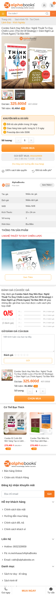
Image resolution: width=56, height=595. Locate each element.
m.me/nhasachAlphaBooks (22, 553)
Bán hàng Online (13, 471)
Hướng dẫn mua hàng (16, 516)
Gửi (28, 360)
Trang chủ (6, 19)
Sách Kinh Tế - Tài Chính (27, 19)
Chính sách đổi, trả (14, 522)
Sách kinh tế (10, 580)
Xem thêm (46, 185)
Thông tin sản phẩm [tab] (15, 230)
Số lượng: (6, 140)
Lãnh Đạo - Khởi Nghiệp (13, 22)
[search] (47, 13)
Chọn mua (28, 148)
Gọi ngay (5, 592)
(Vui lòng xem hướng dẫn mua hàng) (28, 164)
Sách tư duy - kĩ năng (15, 574)
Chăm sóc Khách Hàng (16, 477)
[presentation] (6, 430)
